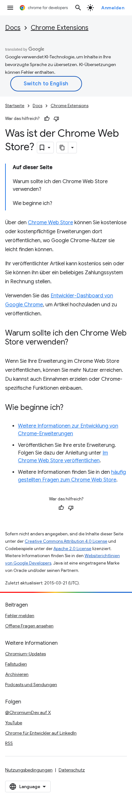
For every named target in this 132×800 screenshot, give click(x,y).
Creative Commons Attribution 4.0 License (66, 541)
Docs (13, 28)
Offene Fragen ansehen (29, 626)
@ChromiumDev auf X (28, 712)
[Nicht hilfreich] (56, 118)
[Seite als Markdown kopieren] (62, 147)
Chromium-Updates (25, 654)
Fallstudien (16, 664)
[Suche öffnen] (78, 8)
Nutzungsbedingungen (29, 769)
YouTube (13, 723)
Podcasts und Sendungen (31, 684)
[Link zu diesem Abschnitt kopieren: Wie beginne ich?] (69, 408)
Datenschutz (72, 769)
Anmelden (112, 8)
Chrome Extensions (59, 28)
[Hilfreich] (47, 118)
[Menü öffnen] (10, 7)
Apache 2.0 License (72, 548)
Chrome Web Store (50, 222)
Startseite (14, 105)
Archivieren (17, 674)
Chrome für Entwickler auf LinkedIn (41, 733)
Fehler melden (19, 615)
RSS (9, 743)
